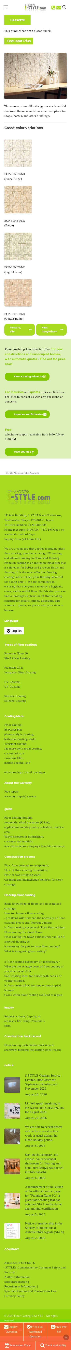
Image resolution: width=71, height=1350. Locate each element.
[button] (6, 7)
